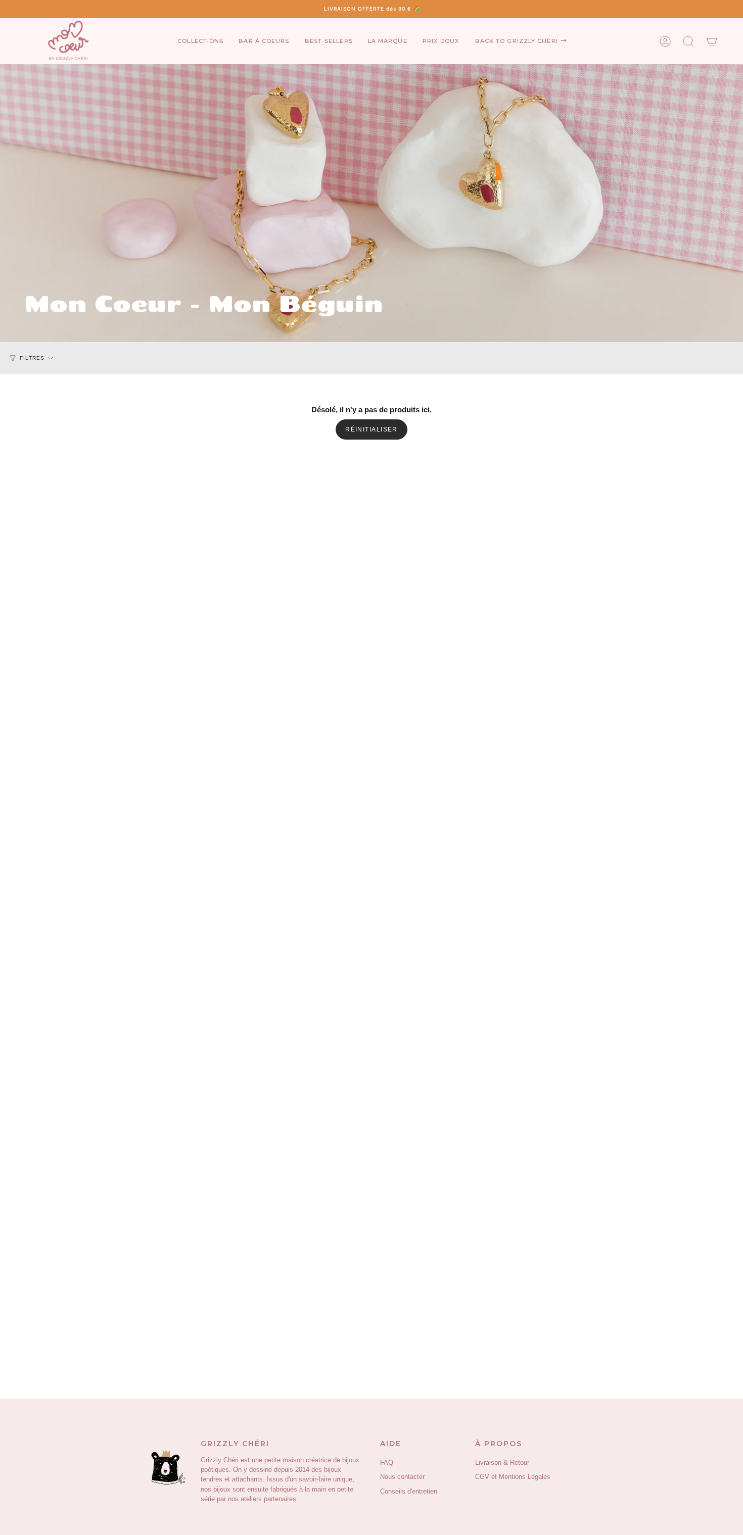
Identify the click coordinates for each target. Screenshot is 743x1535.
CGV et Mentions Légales (512, 1476)
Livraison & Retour (502, 1462)
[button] (200, 41)
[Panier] (711, 41)
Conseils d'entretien (408, 1491)
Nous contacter (402, 1476)
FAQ (386, 1462)
